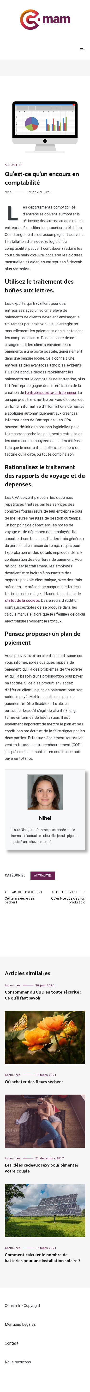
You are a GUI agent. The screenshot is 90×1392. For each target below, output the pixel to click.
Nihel (9, 192)
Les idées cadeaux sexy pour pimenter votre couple (41, 1168)
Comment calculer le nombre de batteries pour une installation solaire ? (42, 1258)
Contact (11, 1343)
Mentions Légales (20, 1324)
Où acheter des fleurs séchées (34, 1082)
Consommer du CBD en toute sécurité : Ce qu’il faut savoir (43, 995)
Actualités (13, 165)
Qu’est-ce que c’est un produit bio (68, 897)
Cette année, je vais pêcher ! (23, 897)
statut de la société (22, 600)
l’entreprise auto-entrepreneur (50, 392)
